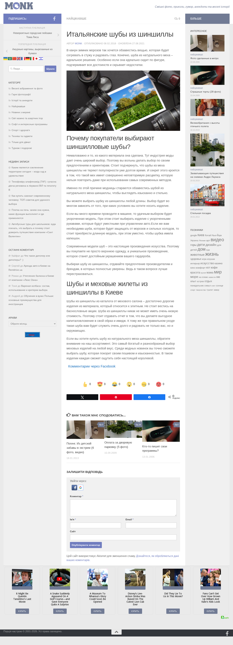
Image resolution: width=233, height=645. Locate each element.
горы (193, 245)
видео (217, 239)
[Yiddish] (41, 58)
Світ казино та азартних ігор (27, 118)
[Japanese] (36, 58)
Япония (202, 241)
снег (213, 286)
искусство (207, 263)
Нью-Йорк (217, 235)
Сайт (73, 531)
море (194, 277)
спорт (192, 290)
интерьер (195, 263)
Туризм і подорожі (22, 148)
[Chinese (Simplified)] (14, 58)
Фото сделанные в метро (204, 58)
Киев (201, 235)
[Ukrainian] (5, 58)
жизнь (212, 254)
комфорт (201, 267)
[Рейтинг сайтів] (32, 336)
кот (208, 267)
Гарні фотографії (21, 94)
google (193, 235)
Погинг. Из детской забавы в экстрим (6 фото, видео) (80, 448)
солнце (219, 285)
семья (207, 285)
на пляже (203, 277)
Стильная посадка (200, 213)
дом (202, 249)
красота (195, 272)
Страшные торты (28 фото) (205, 91)
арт (208, 240)
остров (200, 281)
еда (208, 250)
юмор (216, 290)
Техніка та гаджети (22, 136)
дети (201, 245)
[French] (23, 58)
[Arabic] (10, 58)
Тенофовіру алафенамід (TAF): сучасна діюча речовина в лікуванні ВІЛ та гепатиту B (32, 185)
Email (129, 519)
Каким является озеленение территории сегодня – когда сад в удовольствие (27, 171)
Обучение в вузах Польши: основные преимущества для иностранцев (31, 300)
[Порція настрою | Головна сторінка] (18, 6)
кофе (214, 267)
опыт (193, 281)
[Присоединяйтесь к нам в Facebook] (54, 19)
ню (218, 277)
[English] (19, 58)
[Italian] (32, 58)
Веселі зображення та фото (27, 88)
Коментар (76, 496)
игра (204, 259)
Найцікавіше (76, 18)
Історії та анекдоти (22, 100)
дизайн (211, 245)
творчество (201, 290)
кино (192, 267)
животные (197, 254)
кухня (203, 273)
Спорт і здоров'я (21, 130)
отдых (208, 281)
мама (210, 272)
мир (218, 272)
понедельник (197, 286)
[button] (75, 489)
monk (78, 43)
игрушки (211, 259)
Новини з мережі (21, 112)
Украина (194, 240)
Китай (208, 235)
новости (212, 277)
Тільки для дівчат (21, 142)
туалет (210, 290)
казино (218, 263)
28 (140, 425)
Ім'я (73, 519)
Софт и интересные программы (29, 124)
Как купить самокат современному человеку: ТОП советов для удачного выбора (29, 200)
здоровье (195, 258)
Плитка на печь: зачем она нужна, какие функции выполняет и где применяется (29, 214)
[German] (28, 58)
